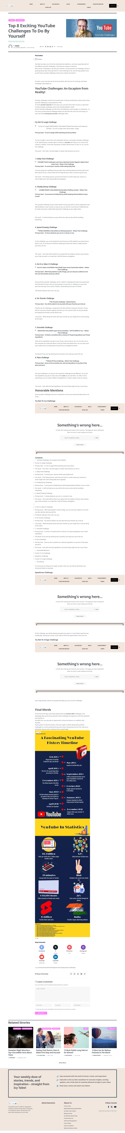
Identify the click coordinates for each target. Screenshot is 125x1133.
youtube (67, 142)
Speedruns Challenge (41, 556)
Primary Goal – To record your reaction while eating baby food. (54, 474)
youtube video (70, 714)
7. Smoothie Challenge (42, 528)
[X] (55, 949)
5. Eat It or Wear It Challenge (44, 507)
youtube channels (46, 105)
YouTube (61, 967)
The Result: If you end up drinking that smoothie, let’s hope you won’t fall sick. (59, 536)
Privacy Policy (22, 1130)
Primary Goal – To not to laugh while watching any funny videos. (54, 466)
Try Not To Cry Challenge (42, 553)
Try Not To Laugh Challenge (43, 463)
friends (50, 967)
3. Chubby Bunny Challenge (43, 482)
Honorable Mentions (43, 550)
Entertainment (27, 1028)
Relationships (46, 1028)
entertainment (43, 967)
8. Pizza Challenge (40, 539)
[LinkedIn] (55, 959)
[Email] (85, 973)
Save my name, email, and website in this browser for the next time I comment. (56, 1009)
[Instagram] (83, 949)
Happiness (55, 967)
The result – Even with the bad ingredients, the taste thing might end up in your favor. (61, 547)
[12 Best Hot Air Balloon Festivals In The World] (104, 1037)
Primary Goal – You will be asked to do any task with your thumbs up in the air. (59, 520)
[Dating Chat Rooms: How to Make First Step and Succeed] (48, 1037)
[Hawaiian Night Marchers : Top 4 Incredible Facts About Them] (20, 1037)
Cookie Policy (16, 1130)
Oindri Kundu (97, 1055)
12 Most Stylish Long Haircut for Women (76, 1051)
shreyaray (12, 1057)
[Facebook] (41, 949)
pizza (64, 376)
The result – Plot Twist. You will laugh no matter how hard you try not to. (57, 469)
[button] (36, 1118)
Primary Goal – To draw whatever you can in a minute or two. (54, 496)
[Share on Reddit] (52, 46)
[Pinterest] (69, 949)
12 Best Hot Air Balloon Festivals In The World (101, 1051)
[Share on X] (48, 46)
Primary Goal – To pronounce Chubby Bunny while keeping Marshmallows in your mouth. (62, 485)
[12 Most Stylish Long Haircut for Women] (76, 1037)
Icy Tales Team (41, 1055)
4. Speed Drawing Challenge (43, 493)
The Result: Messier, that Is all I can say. (47, 515)
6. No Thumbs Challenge (42, 518)
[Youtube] (41, 959)
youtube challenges (70, 967)
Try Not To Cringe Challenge (43, 559)
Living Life (20, 20)
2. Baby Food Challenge (42, 471)
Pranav (17, 45)
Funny (12, 20)
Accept (19, 1126)
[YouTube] (115, 1107)
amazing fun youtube (51, 113)
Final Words (40, 562)
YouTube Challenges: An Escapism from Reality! (51, 460)
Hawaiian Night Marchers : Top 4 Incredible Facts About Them (20, 1052)
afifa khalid (68, 1055)
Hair (85, 1028)
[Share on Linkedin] (50, 46)
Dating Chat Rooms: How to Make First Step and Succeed (48, 1051)
